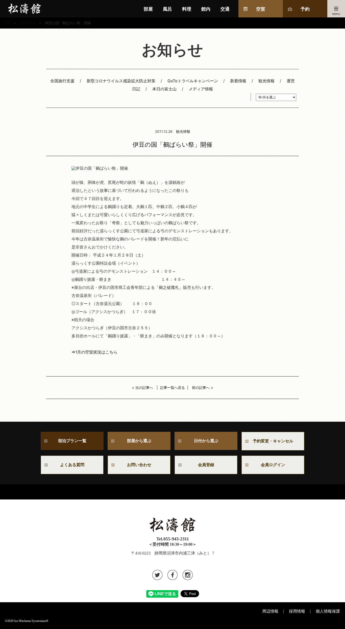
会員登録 (206, 465)
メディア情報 (201, 88)
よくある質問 (72, 465)
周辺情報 (270, 611)
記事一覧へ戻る (172, 387)
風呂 (167, 9)
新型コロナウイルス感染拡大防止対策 (121, 80)
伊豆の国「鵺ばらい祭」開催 (172, 144)
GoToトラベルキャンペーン (192, 80)
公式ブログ (27, 23)
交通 (225, 9)
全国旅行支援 (62, 80)
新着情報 (238, 80)
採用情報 (297, 611)
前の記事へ (201, 387)
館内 (205, 9)
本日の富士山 (164, 88)
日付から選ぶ (206, 441)
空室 (260, 9)
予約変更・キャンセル (273, 441)
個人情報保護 (328, 611)
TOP (7, 23)
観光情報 (266, 80)
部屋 (148, 9)
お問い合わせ (141, 465)
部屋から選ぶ (139, 441)
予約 (305, 9)
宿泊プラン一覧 (72, 441)
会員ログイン (273, 465)
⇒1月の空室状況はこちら (94, 352)
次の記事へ (144, 387)
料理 (186, 9)
